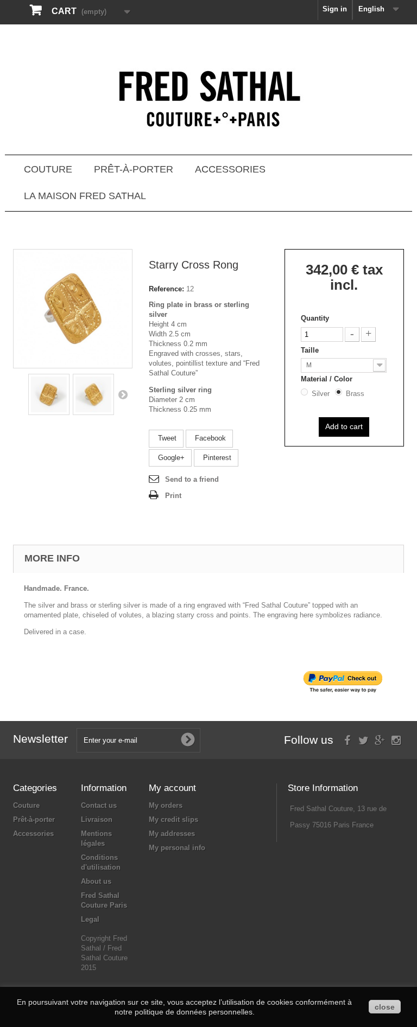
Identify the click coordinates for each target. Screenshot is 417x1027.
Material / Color (328, 379)
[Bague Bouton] (49, 394)
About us (96, 881)
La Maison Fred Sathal (85, 195)
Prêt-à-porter (133, 169)
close (385, 1007)
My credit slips (173, 819)
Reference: (166, 289)
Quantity (315, 318)
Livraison (96, 819)
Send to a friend (192, 479)
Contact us (99, 805)
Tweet (166, 438)
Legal (90, 919)
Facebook (209, 438)
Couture (48, 169)
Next (122, 394)
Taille (311, 350)
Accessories (230, 169)
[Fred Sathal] (208, 100)
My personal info (177, 848)
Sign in (335, 9)
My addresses (172, 834)
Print (173, 496)
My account (172, 788)
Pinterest (216, 458)
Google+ (170, 458)
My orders (165, 805)
